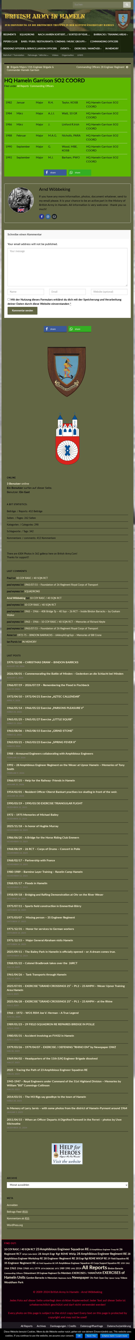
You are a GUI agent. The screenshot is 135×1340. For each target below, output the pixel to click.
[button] (55, 172)
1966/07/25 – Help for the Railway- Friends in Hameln (41, 780)
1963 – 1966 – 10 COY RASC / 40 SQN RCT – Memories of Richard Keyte (64, 622)
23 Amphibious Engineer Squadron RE (62, 1249)
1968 (26, 1268)
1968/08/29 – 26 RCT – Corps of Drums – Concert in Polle (43, 849)
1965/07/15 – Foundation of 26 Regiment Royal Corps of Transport (61, 585)
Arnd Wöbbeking (16, 598)
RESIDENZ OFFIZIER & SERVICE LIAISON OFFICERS (30, 49)
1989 (62, 1269)
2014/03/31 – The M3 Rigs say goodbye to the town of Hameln (46, 1097)
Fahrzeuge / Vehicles (37, 55)
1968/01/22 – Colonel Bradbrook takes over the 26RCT (42, 963)
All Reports (23, 86)
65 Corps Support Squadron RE (105, 1263)
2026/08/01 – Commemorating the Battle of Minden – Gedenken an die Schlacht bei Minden (65, 673)
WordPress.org (15, 1225)
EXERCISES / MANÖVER (87, 49)
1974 (37, 1268)
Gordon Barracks (35, 1278)
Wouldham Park (13, 1282)
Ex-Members (64, 1273)
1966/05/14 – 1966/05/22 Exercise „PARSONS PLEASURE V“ (45, 708)
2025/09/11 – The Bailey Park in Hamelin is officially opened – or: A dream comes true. (61, 951)
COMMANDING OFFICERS (104, 42)
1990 (67, 1269)
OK (79, 1336)
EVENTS (64, 49)
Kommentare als (18, 1218)
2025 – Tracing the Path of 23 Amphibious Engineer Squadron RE (47, 1070)
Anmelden (12, 1205)
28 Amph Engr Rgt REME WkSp (57, 1254)
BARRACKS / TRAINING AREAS (110, 35)
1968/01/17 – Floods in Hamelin (27, 883)
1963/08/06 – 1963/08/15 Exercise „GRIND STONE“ (40, 730)
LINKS (80, 55)
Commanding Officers (42, 86)
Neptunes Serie (64, 1278)
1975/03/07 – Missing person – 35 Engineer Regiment (41, 917)
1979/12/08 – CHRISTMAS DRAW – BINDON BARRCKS (42, 662)
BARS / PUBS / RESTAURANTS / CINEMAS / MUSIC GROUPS (53, 42)
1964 (6, 1268)
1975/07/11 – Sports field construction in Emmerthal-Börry (44, 906)
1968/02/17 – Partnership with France (31, 860)
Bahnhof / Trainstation (13, 55)
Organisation (68, 55)
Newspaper (80, 1277)
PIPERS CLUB (10, 42)
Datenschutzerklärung (119, 1326)
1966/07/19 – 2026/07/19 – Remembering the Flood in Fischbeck (48, 685)
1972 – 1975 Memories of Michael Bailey (32, 814)
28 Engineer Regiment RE (59, 1258)
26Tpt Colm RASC (29, 1254)
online (18, 483)
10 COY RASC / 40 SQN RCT (32, 578)
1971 (32, 1269)
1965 (13, 1268)
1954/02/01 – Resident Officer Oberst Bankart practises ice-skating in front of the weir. (62, 792)
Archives (41, 1326)
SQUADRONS (27, 35)
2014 (78, 1268)
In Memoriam (51, 1278)
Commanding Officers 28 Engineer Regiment (100, 67)
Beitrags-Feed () (17, 1212)
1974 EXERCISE (47, 1269)
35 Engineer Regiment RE (20, 1263)
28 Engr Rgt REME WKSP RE (91, 1258)
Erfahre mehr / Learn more (114, 1336)
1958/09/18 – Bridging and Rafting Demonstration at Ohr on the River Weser (55, 894)
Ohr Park (94, 1278)
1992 (73, 1269)
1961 (128, 1263)
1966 (19, 1268)
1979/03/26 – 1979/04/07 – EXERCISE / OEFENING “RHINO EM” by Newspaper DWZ (61, 1047)
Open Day (103, 1278)
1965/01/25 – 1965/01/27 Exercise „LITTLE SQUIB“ (39, 719)
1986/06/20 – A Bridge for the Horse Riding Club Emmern (43, 837)
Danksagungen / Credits (63, 1326)
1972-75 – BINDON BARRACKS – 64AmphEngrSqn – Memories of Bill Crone (59, 635)
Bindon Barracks (115, 1268)
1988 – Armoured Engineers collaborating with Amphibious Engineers (50, 753)
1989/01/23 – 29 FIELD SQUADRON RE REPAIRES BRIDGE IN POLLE (51, 1024)
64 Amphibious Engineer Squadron (72, 1263)
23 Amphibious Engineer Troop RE (104, 1250)
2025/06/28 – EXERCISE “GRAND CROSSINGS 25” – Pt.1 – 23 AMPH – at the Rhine (59, 1001)
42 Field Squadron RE (45, 1263)
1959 (123, 1263)
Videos (55, 55)
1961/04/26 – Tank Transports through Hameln (36, 974)
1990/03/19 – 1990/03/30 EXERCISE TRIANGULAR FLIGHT (45, 803)
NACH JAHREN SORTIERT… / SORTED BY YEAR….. (64, 35)
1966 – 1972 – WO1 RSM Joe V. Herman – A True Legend (43, 1013)
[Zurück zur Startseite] (67, 20)
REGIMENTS (9, 35)
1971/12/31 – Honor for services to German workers (40, 929)
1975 (57, 1269)
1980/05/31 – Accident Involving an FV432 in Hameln (40, 1035)
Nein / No (91, 1336)
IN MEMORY (111, 49)
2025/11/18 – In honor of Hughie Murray (32, 826)
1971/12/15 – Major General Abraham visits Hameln (40, 940)
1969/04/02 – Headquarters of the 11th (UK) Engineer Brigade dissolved (52, 1058)
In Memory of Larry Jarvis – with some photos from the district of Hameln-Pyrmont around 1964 (67, 1108)
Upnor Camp (114, 1278)
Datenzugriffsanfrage (91, 1326)
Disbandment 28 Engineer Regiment (40, 1273)
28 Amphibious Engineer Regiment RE (102, 1253)
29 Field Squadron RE (118, 1259)
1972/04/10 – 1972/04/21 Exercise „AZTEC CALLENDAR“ (43, 696)
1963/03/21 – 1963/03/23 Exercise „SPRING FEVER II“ (41, 742)
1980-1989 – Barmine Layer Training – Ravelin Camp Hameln (45, 871)
